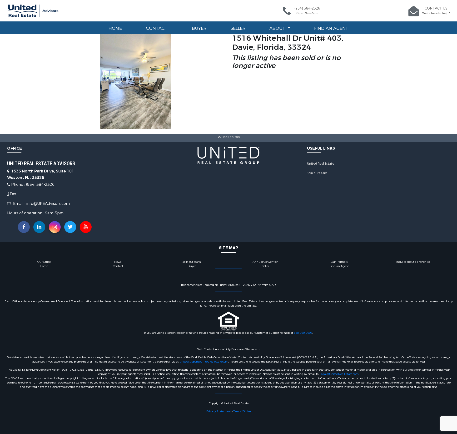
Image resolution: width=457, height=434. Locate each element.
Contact (157, 28)
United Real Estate (320, 164)
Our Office (44, 262)
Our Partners (339, 262)
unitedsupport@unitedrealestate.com (203, 361)
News (117, 262)
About (278, 28)
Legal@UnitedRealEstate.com (339, 374)
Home (115, 28)
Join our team (317, 173)
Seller (237, 28)
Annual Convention (265, 262)
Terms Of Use (242, 411)
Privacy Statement (218, 411)
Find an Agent (331, 28)
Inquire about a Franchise (413, 262)
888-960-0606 (303, 333)
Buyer (199, 28)
